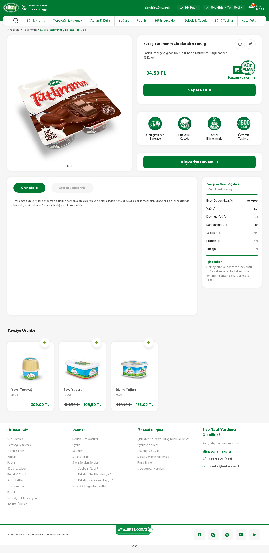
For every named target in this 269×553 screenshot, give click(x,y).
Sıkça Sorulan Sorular (85, 462)
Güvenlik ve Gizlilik (148, 451)
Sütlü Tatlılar (15, 480)
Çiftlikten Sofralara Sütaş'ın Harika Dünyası (163, 439)
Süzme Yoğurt (125, 392)
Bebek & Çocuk (17, 474)
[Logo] (11, 8)
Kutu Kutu (13, 492)
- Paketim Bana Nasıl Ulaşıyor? (94, 480)
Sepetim (77, 451)
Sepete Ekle (199, 90)
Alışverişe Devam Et (199, 162)
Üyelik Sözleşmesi (148, 445)
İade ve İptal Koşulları (150, 468)
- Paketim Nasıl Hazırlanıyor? (93, 474)
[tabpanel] (69, 103)
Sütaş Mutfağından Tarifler (89, 486)
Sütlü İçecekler (16, 468)
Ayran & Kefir (15, 451)
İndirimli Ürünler (17, 504)
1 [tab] (68, 166)
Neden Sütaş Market (85, 439)
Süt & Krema (15, 439)
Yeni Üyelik (234, 7)
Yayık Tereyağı (22, 392)
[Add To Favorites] (240, 44)
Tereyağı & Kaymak (19, 445)
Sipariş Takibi (80, 456)
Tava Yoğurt (72, 392)
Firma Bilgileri (145, 462)
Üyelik (76, 445)
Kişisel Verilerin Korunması (153, 456)
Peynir (11, 462)
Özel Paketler (15, 486)
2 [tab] (71, 166)
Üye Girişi (217, 7)
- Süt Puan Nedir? (87, 468)
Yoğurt (12, 456)
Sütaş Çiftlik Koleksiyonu (22, 498)
